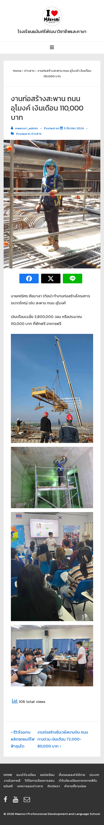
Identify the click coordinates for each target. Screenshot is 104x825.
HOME (8, 775)
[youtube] (16, 801)
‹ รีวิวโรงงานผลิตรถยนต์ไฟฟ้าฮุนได (23, 739)
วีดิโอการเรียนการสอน (39, 780)
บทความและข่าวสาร (30, 786)
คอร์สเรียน (47, 775)
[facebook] (6, 801)
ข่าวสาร (36, 133)
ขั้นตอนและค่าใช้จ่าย (72, 775)
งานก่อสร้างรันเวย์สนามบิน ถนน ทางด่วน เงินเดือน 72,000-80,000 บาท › (62, 739)
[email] (27, 801)
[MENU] (52, 48)
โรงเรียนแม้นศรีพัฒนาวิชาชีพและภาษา (52, 31)
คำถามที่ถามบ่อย (75, 786)
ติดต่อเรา (53, 786)
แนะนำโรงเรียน (26, 775)
